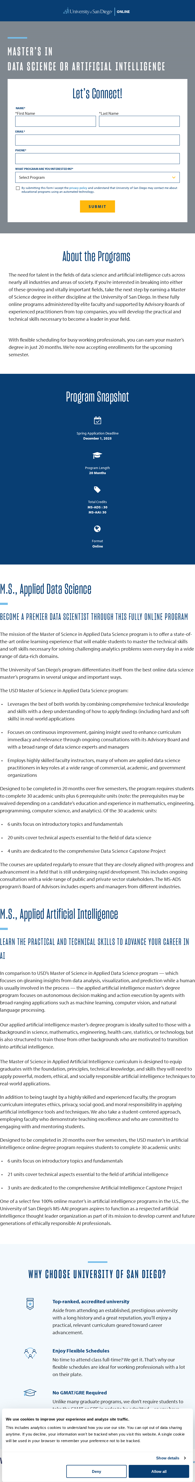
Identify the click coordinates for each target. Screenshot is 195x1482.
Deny (96, 1471)
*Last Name (109, 113)
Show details (167, 1458)
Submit (98, 206)
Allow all (159, 1471)
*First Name (25, 113)
